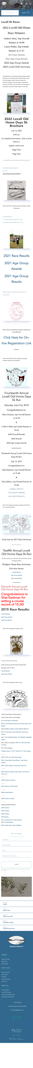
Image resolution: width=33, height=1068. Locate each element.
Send (16, 865)
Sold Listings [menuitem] (5, 963)
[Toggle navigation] (30, 4)
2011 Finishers (5, 820)
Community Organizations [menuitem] (8, 994)
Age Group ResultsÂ (15, 732)
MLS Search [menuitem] (4, 961)
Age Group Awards (6, 617)
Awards (12, 771)
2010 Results (4, 817)
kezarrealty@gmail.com (17, 1010)
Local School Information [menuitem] (8, 996)
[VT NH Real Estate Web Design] (16, 1031)
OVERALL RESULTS (16, 489)
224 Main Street (17, 1006)
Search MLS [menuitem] (4, 974)
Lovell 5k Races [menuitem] (5, 990)
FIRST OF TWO (19, 742)
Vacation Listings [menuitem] (6, 979)
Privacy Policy (16, 1035)
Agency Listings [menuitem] (5, 959)
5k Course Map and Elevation (9, 720)
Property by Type (8, 922)
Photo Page (18, 757)
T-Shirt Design (9, 765)
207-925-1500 (26, 3)
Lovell (5, 904)
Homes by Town (8, 916)
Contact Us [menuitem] (4, 981)
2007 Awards (13, 786)
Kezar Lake (6, 910)
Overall (7, 732)
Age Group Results (16, 578)
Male (2, 825)
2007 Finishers (5, 786)
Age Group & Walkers (15, 825)
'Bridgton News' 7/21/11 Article (10, 751)
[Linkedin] (19, 1017)
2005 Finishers (5, 798)
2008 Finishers (5, 814)
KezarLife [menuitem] (4, 977)
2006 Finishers (5, 807)
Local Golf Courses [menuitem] (6, 992)
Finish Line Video (9, 757)
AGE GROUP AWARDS (16, 493)
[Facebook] (14, 1017)
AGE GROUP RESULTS (16, 496)
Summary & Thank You (19, 765)
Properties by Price (9, 928)
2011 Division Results (16, 820)
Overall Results (16, 572)
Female (6, 825)
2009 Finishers (5, 771)
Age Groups (18, 771)
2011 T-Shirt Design (25, 751)
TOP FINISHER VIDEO (11, 737)
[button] (26, 12)
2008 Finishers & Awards (8, 780)
